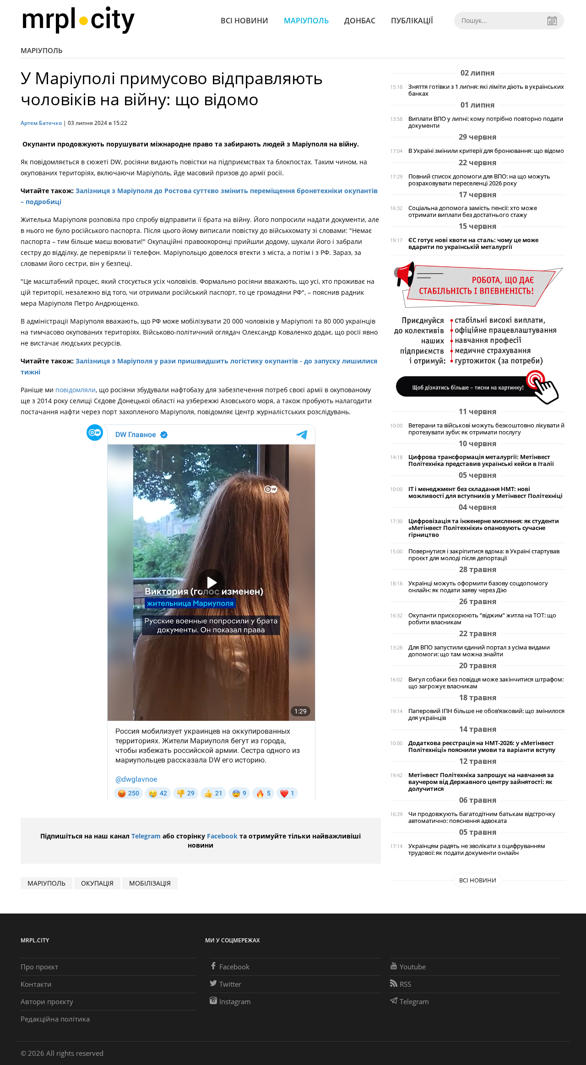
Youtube (413, 966)
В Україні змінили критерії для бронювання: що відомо (486, 150)
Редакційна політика (55, 1018)
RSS (405, 984)
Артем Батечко (41, 123)
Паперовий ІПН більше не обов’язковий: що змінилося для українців (486, 714)
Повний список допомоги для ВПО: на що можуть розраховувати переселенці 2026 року (479, 180)
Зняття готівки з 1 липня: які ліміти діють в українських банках (486, 90)
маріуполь (46, 883)
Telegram (146, 836)
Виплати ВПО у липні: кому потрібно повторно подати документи (485, 122)
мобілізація (150, 883)
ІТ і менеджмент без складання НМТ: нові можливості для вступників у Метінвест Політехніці (485, 492)
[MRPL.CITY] (78, 20)
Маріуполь (306, 21)
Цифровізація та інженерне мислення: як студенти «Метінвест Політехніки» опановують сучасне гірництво (483, 528)
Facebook (222, 836)
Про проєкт (39, 966)
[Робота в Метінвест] (477, 332)
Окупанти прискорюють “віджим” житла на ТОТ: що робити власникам (482, 619)
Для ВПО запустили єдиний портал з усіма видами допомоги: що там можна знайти (479, 651)
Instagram (235, 1001)
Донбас (359, 21)
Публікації (412, 21)
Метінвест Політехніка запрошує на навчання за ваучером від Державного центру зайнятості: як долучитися (481, 782)
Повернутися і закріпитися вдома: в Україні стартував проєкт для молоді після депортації (483, 555)
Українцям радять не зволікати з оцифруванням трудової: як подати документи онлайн (476, 849)
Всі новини (244, 21)
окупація (97, 883)
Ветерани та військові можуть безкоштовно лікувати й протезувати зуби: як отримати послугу (486, 429)
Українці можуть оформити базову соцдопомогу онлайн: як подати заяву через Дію (478, 587)
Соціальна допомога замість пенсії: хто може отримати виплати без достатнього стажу (472, 211)
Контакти (36, 984)
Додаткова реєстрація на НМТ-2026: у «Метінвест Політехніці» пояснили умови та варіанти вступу (481, 746)
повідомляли (75, 389)
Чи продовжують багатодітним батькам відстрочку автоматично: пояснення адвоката (481, 817)
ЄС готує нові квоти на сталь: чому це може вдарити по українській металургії (473, 243)
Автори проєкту (47, 1001)
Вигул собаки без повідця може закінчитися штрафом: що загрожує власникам (486, 683)
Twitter (230, 984)
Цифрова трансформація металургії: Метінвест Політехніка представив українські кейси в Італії (481, 460)
